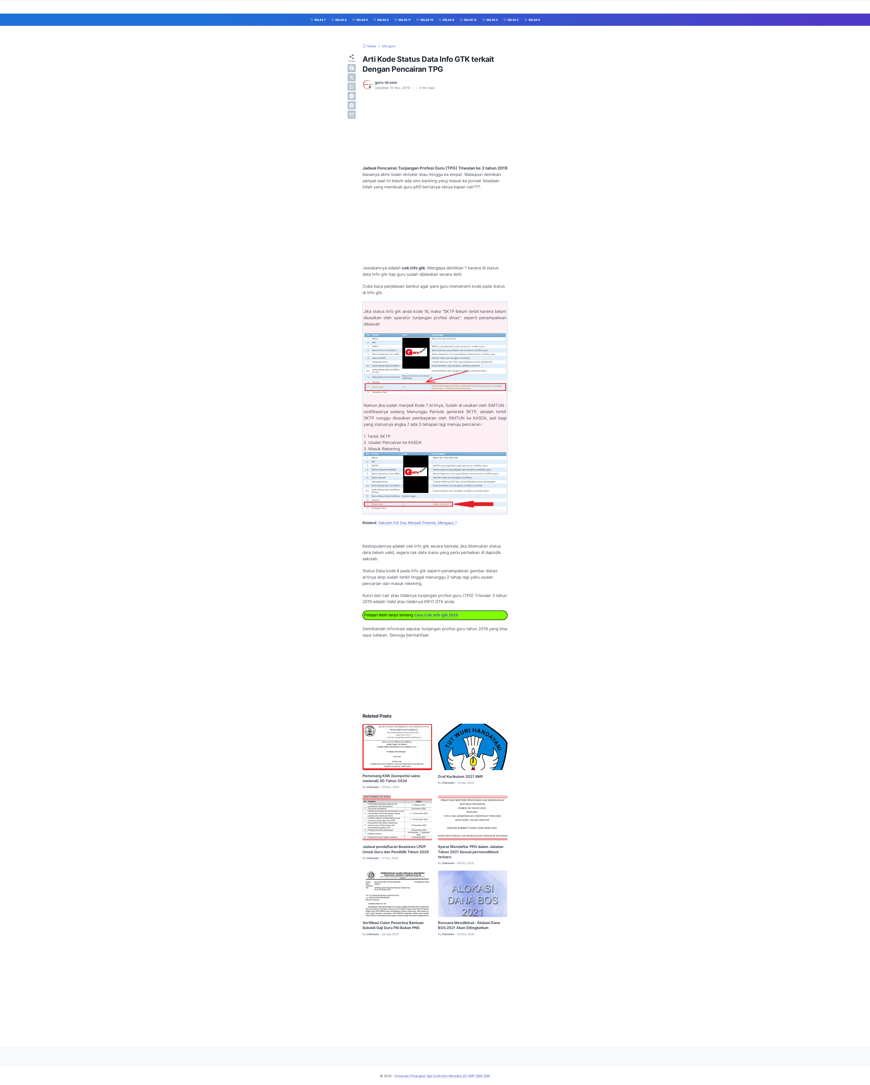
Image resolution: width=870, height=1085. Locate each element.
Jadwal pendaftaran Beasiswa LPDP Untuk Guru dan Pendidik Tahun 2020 (395, 849)
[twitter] (352, 77)
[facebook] (352, 68)
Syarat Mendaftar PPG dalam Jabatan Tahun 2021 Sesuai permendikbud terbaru (470, 851)
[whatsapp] (352, 87)
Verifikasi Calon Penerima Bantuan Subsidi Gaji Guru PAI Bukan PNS (393, 925)
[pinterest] (352, 105)
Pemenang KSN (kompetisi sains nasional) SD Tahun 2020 (391, 778)
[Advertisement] (435, 127)
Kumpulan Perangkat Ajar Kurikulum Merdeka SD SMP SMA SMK (442, 1076)
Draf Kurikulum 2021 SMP (460, 776)
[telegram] (352, 96)
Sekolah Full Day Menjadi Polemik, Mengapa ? (417, 522)
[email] (352, 114)
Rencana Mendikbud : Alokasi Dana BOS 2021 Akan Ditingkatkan (469, 925)
